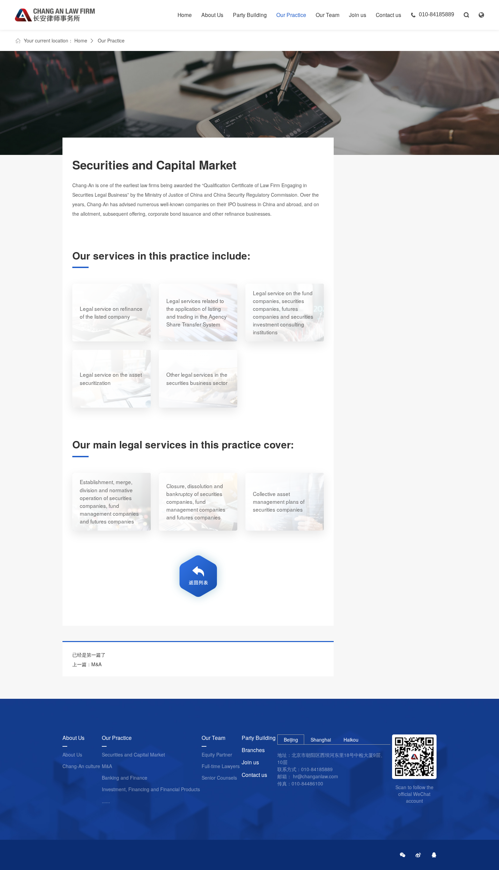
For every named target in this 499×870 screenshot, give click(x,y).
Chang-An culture (81, 766)
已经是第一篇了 (89, 654)
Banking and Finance (124, 778)
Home (185, 14)
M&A (107, 766)
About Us (212, 14)
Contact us (388, 14)
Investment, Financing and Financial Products (151, 789)
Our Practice (291, 14)
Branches (253, 750)
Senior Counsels (219, 778)
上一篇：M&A (86, 664)
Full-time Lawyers (221, 766)
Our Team (327, 14)
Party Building (250, 14)
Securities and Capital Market (133, 755)
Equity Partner (217, 755)
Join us (357, 14)
